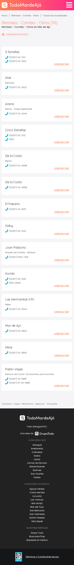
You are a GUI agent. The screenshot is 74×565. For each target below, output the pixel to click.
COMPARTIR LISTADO (17, 34)
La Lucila (37, 496)
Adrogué (37, 444)
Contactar (61, 64)
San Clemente (37, 514)
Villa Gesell (37, 521)
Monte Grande (37, 466)
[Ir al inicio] (21, 5)
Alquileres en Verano (37, 540)
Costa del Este (37, 492)
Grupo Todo (37, 532)
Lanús (37, 459)
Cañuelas (37, 452)
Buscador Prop (37, 536)
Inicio (4, 15)
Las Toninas (37, 499)
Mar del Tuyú (37, 506)
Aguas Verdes (37, 488)
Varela (37, 477)
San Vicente (37, 473)
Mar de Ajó (37, 503)
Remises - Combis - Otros (25, 15)
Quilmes (37, 470)
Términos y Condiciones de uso (42, 556)
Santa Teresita (37, 517)
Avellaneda (37, 448)
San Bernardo (37, 510)
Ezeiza (37, 455)
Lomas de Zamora (37, 462)
